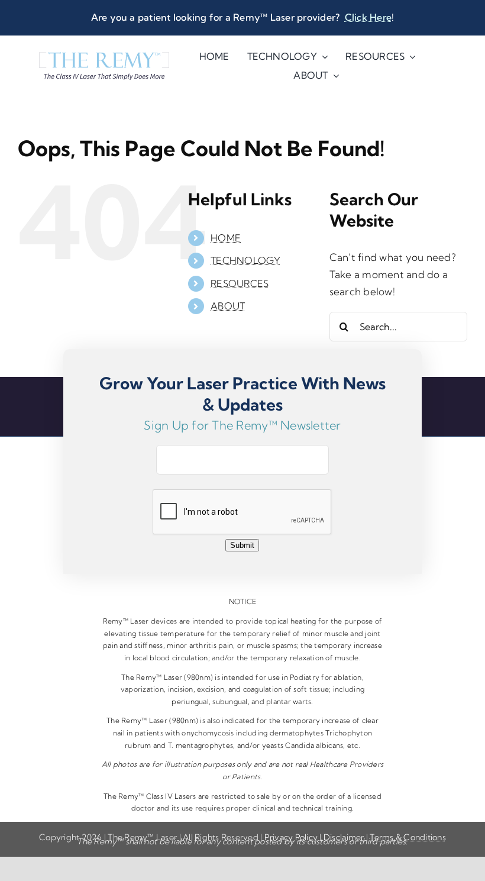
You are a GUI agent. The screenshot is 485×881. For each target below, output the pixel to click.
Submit (242, 545)
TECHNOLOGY (246, 260)
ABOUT (228, 306)
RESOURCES (240, 283)
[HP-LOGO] (104, 57)
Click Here (368, 17)
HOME (226, 238)
